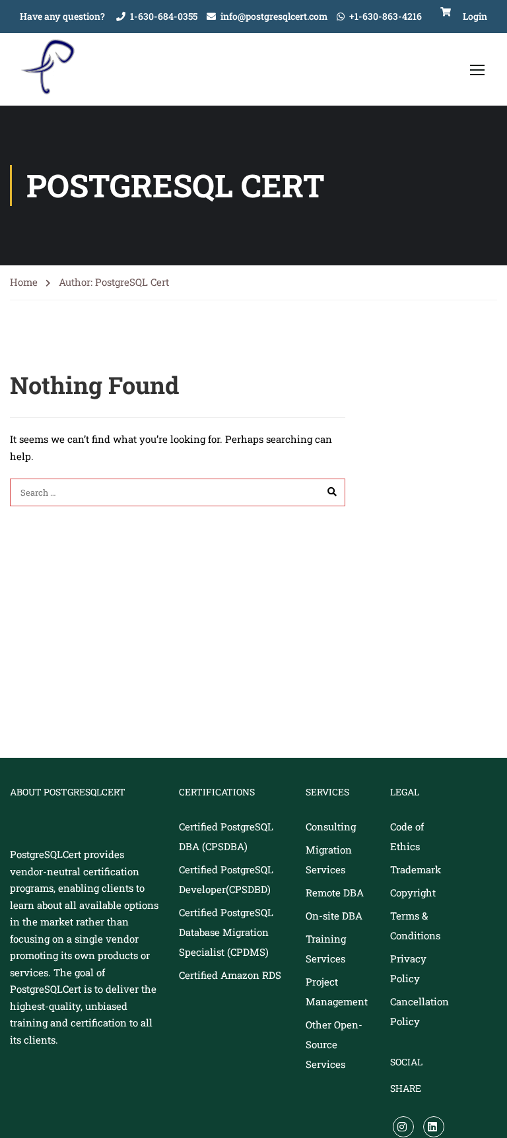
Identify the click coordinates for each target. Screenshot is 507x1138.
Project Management (337, 991)
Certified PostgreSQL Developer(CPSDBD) (226, 879)
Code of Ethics (407, 836)
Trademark (415, 869)
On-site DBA (334, 915)
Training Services (326, 948)
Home (24, 281)
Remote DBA (335, 892)
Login (475, 16)
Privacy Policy (408, 968)
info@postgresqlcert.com (273, 16)
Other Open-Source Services (334, 1044)
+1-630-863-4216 (385, 16)
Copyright (413, 892)
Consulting (331, 826)
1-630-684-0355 (163, 16)
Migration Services (329, 859)
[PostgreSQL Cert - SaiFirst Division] (53, 69)
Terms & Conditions (415, 925)
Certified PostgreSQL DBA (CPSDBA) (226, 836)
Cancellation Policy (419, 1011)
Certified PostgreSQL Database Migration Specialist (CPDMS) (226, 932)
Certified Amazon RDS (230, 975)
